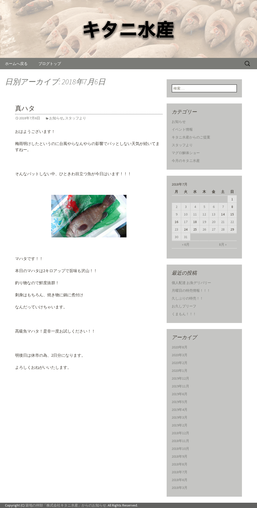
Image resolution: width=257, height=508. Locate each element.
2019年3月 (179, 417)
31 (185, 237)
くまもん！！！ (184, 314)
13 (213, 214)
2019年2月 (179, 425)
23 (176, 229)
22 (232, 222)
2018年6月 (179, 480)
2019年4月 (179, 409)
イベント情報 (182, 129)
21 (223, 222)
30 (176, 237)
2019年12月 (180, 378)
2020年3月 (179, 355)
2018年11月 (180, 441)
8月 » (223, 244)
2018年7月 (179, 472)
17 (185, 222)
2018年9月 (179, 456)
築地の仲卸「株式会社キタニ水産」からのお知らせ (65, 505)
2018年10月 (180, 448)
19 (204, 222)
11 (195, 214)
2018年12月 (180, 433)
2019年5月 (179, 402)
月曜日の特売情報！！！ (191, 290)
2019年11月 (180, 386)
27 (213, 229)
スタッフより (75, 118)
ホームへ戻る (16, 63)
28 (223, 229)
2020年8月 (179, 347)
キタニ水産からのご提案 (191, 137)
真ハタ (25, 108)
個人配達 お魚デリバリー (191, 282)
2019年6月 (179, 394)
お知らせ (56, 118)
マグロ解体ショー (186, 153)
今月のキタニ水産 (186, 160)
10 (185, 214)
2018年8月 (179, 464)
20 (213, 222)
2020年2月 (179, 362)
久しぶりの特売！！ (187, 298)
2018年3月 (179, 487)
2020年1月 (179, 370)
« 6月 (185, 244)
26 (204, 229)
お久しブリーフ (184, 306)
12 (204, 214)
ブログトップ (49, 63)
